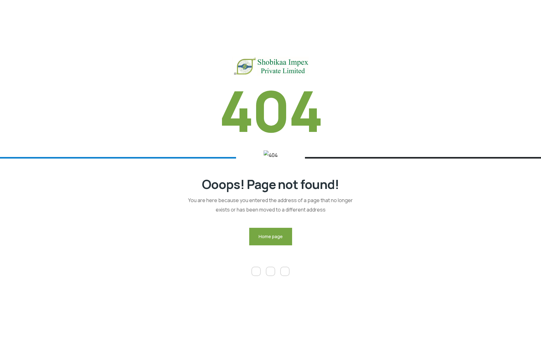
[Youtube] (285, 271)
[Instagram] (270, 271)
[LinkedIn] (256, 271)
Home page (271, 236)
